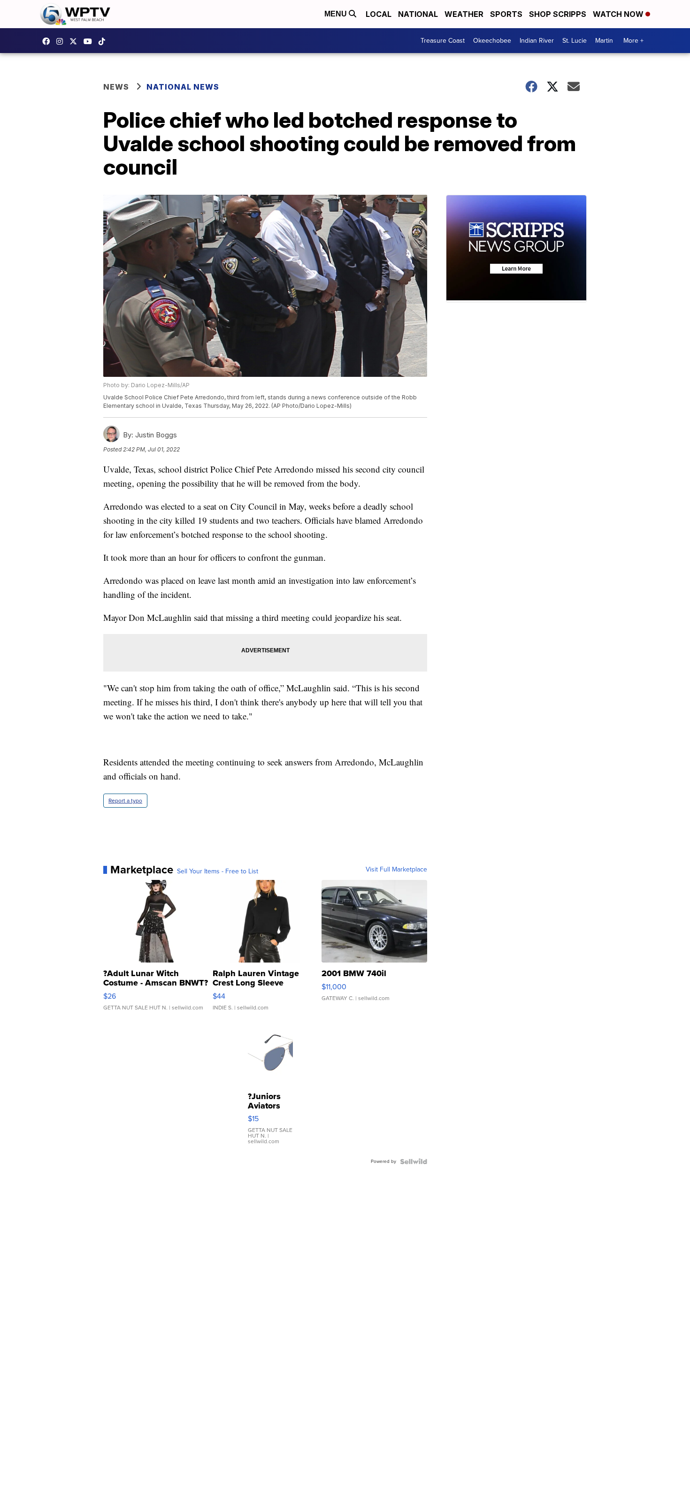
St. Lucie (574, 41)
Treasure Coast (443, 41)
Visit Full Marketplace (396, 869)
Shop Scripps (557, 14)
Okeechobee (492, 41)
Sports (506, 14)
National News (182, 87)
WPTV (75, 41)
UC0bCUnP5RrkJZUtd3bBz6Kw (90, 41)
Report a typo (125, 800)
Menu (336, 14)
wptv (62, 41)
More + (633, 41)
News (116, 87)
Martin (604, 41)
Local (378, 14)
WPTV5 (48, 41)
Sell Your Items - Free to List (217, 871)
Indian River (537, 41)
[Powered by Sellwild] (413, 1161)
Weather (464, 14)
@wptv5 (104, 41)
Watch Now (619, 14)
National (418, 14)
